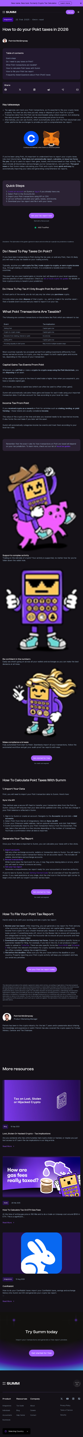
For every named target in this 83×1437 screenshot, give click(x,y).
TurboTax (25, 945)
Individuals (6, 1410)
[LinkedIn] (34, 89)
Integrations (7, 1406)
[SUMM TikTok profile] (79, 1398)
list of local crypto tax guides (56, 278)
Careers (33, 1410)
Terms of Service (66, 1410)
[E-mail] (77, 89)
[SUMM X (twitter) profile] (61, 1398)
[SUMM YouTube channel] (67, 1398)
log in (37, 191)
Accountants (7, 1415)
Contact (33, 1415)
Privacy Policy (65, 1405)
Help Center (20, 1415)
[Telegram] (63, 89)
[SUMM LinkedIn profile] (73, 1398)
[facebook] (5, 89)
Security (63, 1415)
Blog (18, 1410)
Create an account (15, 191)
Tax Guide (20, 1406)
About (32, 1406)
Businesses (6, 1420)
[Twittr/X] (20, 89)
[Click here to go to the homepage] (9, 12)
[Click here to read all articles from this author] (41, 1022)
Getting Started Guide (39, 873)
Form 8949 (63, 945)
